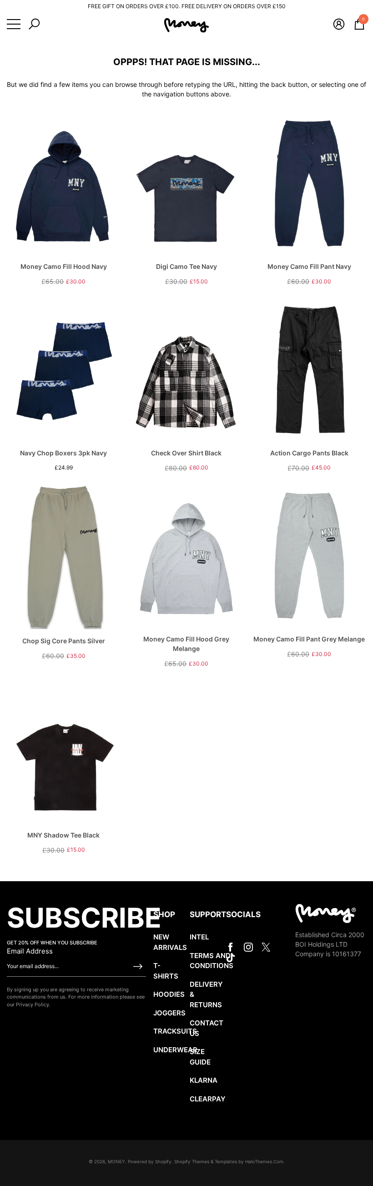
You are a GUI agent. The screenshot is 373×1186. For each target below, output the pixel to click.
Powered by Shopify (149, 1161)
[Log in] (339, 24)
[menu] (13, 24)
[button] (34, 24)
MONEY (116, 1161)
